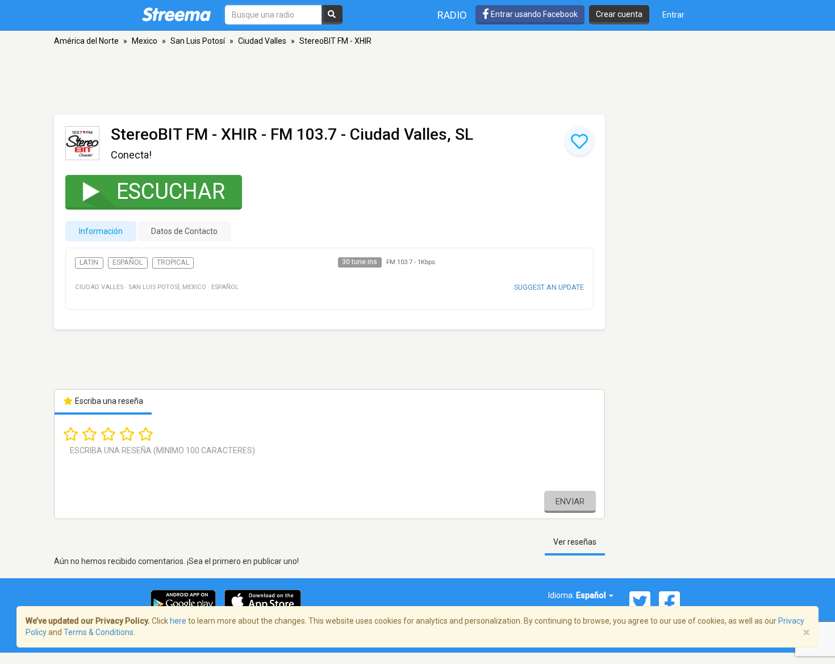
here (178, 620)
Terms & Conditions (98, 632)
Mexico (144, 40)
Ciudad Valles (262, 40)
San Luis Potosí (197, 40)
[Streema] (176, 14)
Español (127, 262)
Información (101, 231)
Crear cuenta (619, 14)
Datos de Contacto (184, 231)
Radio (452, 15)
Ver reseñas (574, 541)
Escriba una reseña (108, 401)
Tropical (173, 262)
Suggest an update (549, 287)
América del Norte (86, 40)
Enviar (570, 501)
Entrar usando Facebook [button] (533, 14)
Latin (89, 262)
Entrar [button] (673, 14)
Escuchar (170, 191)
